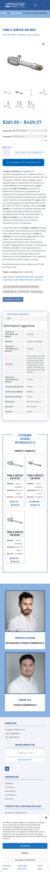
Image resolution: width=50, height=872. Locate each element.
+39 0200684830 (12, 733)
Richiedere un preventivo (23, 162)
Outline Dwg (36, 292)
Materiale (7, 131)
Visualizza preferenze (25, 860)
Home (4, 13)
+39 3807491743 (12, 737)
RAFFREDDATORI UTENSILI (28, 280)
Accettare (25, 846)
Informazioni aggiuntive (18, 314)
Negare (25, 853)
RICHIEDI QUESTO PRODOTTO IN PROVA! (21, 287)
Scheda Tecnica (10, 292)
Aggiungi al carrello (29, 152)
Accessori (7, 136)
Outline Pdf (24, 292)
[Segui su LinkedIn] (7, 769)
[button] (46, 817)
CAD (9, 318)
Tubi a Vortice (16, 13)
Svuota (45, 140)
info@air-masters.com (15, 729)
